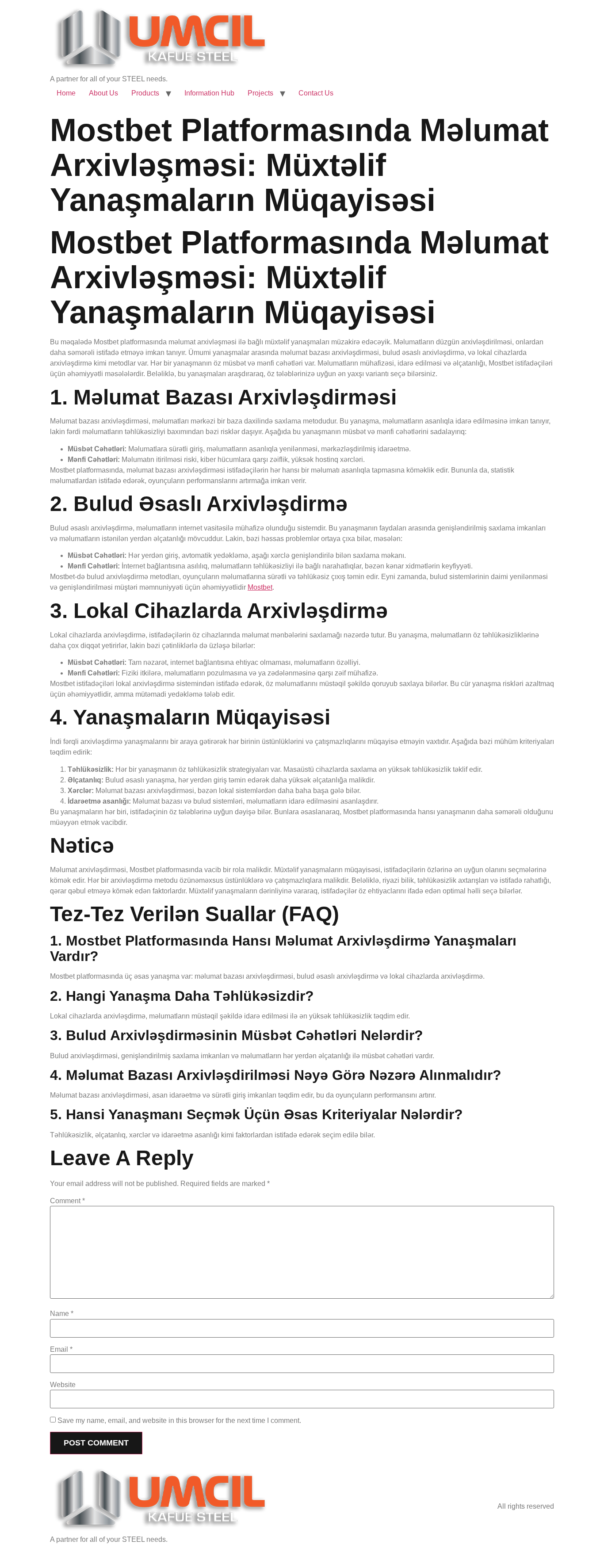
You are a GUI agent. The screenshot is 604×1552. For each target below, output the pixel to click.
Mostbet (260, 587)
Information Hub (209, 93)
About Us (103, 93)
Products (145, 93)
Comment (67, 1201)
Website (63, 1384)
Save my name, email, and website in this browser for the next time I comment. (179, 1420)
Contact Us (315, 93)
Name (61, 1313)
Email (61, 1349)
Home (66, 93)
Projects (260, 93)
